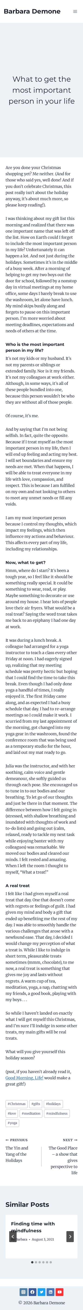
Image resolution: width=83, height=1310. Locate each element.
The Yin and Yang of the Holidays (17, 1150)
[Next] (70, 1236)
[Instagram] (23, 1292)
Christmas (17, 1104)
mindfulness (57, 1114)
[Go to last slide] (13, 1236)
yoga (12, 1123)
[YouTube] (59, 1292)
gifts (35, 1104)
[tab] (32, 1262)
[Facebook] (32, 1292)
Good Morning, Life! (24, 1077)
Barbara (21, 1239)
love (12, 1114)
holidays (53, 1104)
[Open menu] (75, 11)
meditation (31, 1114)
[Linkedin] (50, 1292)
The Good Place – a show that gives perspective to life (63, 1156)
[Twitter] (41, 1292)
